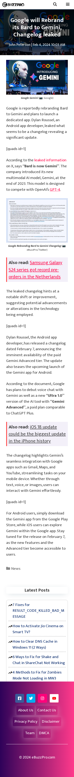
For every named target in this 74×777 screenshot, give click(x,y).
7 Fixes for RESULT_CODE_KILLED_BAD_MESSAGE (38, 611)
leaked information (50, 160)
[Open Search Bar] (55, 4)
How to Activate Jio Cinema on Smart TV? (38, 629)
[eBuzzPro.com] (14, 4)
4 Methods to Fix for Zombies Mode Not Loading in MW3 (37, 675)
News (15, 568)
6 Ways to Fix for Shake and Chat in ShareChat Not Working (39, 660)
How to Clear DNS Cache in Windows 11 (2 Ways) (35, 644)
